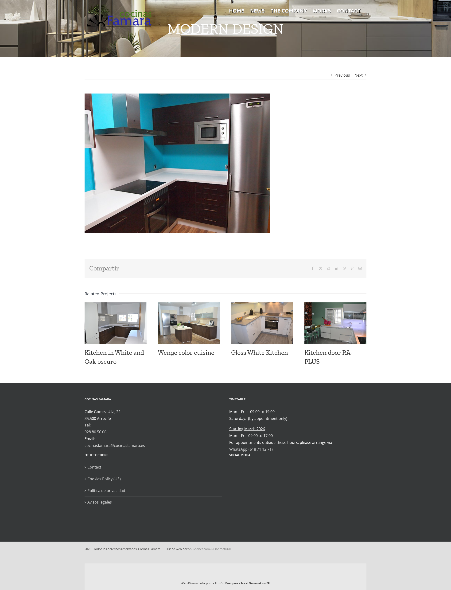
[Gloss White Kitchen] (262, 305)
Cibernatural (222, 549)
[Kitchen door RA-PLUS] (335, 305)
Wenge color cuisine (186, 352)
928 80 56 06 (95, 431)
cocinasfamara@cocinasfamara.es (115, 445)
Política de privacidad (106, 490)
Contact (94, 467)
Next (358, 75)
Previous (342, 75)
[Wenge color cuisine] (189, 305)
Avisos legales (99, 502)
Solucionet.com (199, 549)
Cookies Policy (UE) (104, 478)
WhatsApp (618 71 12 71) (251, 449)
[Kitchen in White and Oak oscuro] (116, 305)
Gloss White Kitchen (259, 352)
